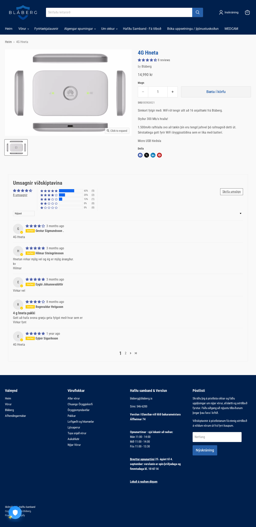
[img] (36, 226)
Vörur (22, 29)
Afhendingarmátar (15, 416)
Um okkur (108, 29)
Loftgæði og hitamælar (81, 421)
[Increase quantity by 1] (173, 91)
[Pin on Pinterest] (159, 155)
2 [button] (125, 353)
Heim (8, 29)
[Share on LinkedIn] (153, 155)
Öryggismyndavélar (79, 410)
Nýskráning (205, 450)
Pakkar (72, 416)
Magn (141, 82)
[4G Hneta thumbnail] (16, 147)
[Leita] (197, 12)
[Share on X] (146, 155)
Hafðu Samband (27, 506)
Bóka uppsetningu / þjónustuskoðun (193, 29)
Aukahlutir (73, 439)
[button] (148, 60)
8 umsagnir (20, 195)
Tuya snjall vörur (77, 433)
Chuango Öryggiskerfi (80, 404)
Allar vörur (74, 398)
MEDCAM (231, 29)
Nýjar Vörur (74, 445)
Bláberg (147, 66)
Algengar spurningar (79, 29)
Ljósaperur (74, 427)
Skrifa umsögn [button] (231, 192)
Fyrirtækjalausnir (46, 29)
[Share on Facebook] (140, 155)
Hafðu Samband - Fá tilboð (142, 29)
